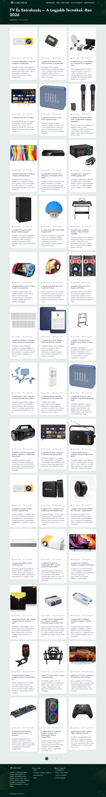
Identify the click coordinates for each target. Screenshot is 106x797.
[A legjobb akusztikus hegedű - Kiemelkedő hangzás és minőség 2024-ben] (23, 655)
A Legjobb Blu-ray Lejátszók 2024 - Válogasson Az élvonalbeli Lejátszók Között (51, 175)
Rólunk (35, 770)
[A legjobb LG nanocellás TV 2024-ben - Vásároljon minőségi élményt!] (23, 153)
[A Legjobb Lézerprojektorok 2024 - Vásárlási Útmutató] (23, 543)
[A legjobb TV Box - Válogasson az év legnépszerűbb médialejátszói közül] (53, 488)
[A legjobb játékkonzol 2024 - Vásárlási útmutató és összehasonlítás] (23, 266)
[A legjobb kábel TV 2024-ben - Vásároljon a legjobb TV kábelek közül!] (82, 599)
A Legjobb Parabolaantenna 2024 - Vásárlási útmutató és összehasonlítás (52, 62)
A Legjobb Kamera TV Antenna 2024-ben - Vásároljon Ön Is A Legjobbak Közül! (82, 63)
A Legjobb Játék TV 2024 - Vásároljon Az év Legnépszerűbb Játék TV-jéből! (23, 397)
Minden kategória (60, 778)
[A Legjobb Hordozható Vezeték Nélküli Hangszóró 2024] (53, 210)
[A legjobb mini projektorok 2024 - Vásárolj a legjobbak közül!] (23, 488)
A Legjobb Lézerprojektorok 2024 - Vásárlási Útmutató (22, 564)
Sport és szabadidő (76, 3)
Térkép (35, 778)
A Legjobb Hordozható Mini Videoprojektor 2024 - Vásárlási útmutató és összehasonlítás (50, 565)
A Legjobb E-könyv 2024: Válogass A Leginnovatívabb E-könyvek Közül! (52, 341)
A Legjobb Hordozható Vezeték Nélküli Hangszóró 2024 (52, 231)
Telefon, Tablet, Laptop (62, 3)
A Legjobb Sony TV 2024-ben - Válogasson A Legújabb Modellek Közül (82, 564)
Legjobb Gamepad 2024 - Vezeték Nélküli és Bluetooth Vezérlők (81, 732)
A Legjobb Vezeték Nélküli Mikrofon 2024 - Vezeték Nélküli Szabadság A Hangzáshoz (81, 119)
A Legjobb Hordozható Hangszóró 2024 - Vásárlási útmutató (51, 118)
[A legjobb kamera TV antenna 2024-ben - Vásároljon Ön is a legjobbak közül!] (82, 41)
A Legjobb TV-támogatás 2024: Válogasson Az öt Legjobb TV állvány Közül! (82, 342)
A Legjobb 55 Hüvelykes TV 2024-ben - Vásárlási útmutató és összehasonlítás (23, 341)
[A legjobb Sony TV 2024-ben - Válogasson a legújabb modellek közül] (82, 543)
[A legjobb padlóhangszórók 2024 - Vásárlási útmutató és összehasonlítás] (53, 376)
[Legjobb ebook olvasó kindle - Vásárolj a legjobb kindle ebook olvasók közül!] (23, 599)
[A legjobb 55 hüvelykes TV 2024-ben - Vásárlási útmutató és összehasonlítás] (23, 320)
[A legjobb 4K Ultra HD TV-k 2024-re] (23, 97)
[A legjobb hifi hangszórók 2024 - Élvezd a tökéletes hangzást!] (23, 210)
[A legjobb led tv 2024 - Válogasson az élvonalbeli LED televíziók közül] (53, 432)
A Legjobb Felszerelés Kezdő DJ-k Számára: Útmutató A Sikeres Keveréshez (21, 733)
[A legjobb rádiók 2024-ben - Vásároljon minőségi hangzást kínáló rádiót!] (82, 432)
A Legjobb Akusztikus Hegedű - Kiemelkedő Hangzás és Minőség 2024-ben (23, 677)
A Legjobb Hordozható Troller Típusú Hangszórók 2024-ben (52, 287)
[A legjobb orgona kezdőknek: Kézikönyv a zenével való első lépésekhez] (82, 210)
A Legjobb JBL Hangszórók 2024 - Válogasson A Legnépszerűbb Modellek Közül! (82, 398)
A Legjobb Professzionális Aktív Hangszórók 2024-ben (80, 287)
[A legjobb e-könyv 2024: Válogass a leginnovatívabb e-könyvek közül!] (53, 320)
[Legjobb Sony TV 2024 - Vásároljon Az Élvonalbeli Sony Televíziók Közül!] (82, 655)
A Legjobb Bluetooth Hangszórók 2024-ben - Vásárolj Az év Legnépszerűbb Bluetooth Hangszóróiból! (51, 734)
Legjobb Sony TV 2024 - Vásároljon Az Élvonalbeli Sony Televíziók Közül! (82, 676)
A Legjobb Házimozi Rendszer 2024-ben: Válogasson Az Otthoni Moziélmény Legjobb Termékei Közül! (52, 621)
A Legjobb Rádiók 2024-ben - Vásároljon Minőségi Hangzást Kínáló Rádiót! (82, 454)
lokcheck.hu (13, 20)
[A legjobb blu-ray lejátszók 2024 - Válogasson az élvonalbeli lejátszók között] (53, 153)
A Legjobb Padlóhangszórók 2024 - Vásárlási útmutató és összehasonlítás (52, 397)
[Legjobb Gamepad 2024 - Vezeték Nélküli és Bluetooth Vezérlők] (82, 711)
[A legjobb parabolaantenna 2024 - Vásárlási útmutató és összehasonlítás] (53, 41)
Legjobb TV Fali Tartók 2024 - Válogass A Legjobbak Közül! (53, 676)
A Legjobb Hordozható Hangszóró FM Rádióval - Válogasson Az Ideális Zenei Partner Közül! (23, 454)
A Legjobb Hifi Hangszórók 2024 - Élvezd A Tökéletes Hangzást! (22, 231)
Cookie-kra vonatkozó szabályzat (42, 773)
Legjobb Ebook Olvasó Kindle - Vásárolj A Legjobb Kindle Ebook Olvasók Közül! (23, 621)
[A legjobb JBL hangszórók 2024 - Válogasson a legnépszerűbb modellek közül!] (82, 376)
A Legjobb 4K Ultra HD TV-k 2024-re (23, 118)
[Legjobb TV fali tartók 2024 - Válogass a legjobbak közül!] (53, 655)
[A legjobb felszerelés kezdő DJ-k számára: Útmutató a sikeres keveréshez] (23, 711)
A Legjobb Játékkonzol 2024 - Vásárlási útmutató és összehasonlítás (23, 287)
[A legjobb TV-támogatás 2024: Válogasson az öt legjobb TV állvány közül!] (82, 320)
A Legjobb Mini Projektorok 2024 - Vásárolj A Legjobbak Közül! (22, 510)
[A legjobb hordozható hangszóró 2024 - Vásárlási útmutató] (53, 97)
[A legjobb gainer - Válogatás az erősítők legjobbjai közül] (82, 153)
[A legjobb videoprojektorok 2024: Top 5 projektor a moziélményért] (23, 41)
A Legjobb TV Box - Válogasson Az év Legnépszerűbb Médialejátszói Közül (52, 510)
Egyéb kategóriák (89, 3)
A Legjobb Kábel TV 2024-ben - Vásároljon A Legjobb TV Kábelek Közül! (81, 621)
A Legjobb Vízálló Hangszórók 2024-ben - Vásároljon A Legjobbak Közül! (82, 510)
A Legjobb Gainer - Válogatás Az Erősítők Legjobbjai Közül (80, 175)
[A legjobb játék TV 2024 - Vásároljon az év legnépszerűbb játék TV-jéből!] (23, 376)
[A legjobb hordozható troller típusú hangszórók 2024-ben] (53, 266)
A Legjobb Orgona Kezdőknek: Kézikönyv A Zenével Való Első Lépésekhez (80, 232)
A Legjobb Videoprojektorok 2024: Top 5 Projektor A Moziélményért (23, 62)
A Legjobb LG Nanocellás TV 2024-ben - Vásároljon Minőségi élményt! (23, 175)
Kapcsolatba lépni (38, 775)
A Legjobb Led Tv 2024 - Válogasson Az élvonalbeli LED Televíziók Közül (52, 453)
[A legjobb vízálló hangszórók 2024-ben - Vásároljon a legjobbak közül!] (82, 488)
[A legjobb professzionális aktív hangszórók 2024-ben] (82, 266)
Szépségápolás (50, 3)
